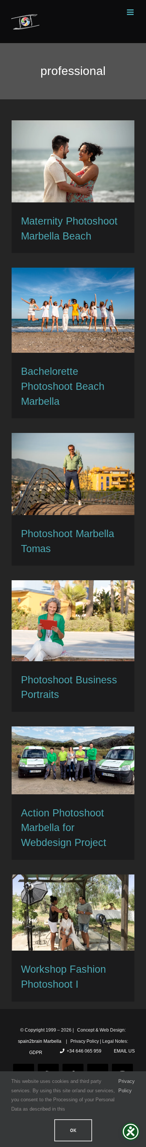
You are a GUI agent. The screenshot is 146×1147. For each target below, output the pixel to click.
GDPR (35, 1052)
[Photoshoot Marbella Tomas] (73, 474)
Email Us (123, 1051)
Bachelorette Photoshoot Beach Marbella (62, 386)
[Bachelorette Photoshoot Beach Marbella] (73, 310)
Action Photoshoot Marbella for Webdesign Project (63, 827)
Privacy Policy (126, 1085)
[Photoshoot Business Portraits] (73, 620)
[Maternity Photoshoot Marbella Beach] (73, 161)
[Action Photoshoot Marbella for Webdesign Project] (73, 760)
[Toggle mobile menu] (131, 12)
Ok (73, 1130)
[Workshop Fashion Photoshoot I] (73, 912)
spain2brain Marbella (40, 1041)
